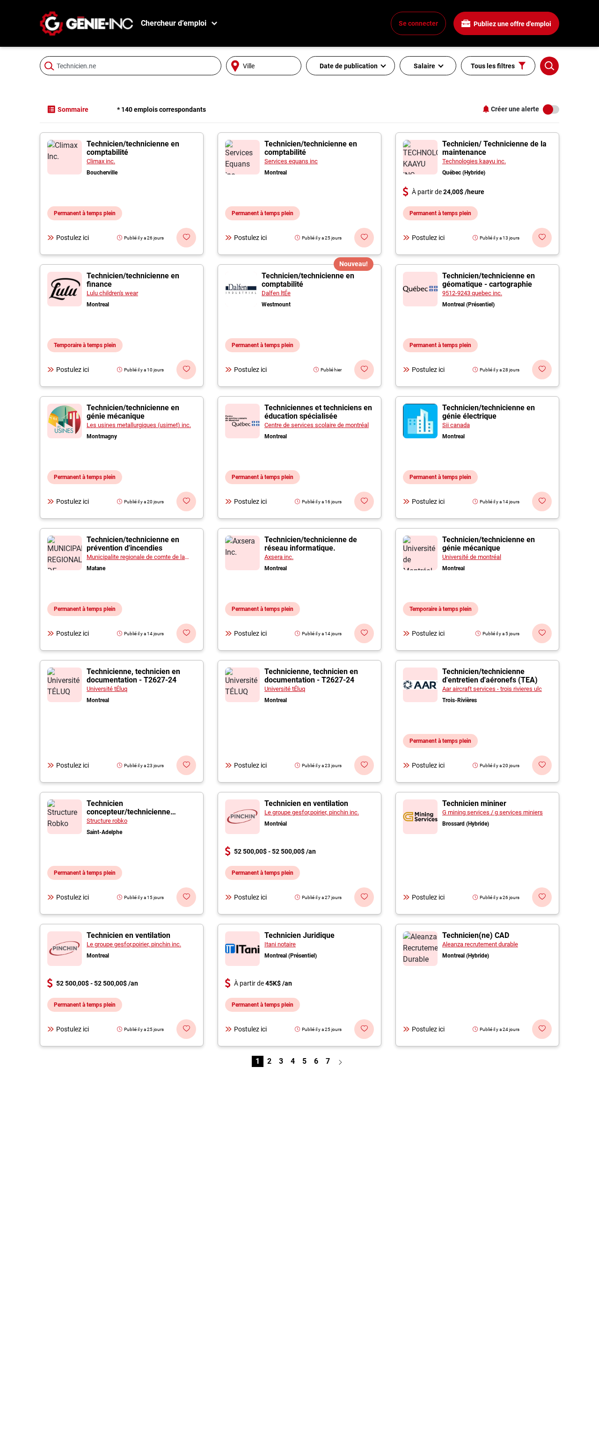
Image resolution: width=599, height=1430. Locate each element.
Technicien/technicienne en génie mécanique (133, 412)
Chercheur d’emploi (173, 23)
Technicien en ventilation (306, 803)
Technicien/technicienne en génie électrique (488, 412)
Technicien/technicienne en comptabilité (133, 148)
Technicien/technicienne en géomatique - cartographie (488, 280)
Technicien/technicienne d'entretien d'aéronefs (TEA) (490, 675)
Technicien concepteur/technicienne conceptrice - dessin (128, 812)
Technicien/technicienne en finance (133, 280)
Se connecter (418, 23)
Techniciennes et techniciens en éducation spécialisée (318, 412)
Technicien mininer (474, 803)
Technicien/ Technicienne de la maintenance (494, 148)
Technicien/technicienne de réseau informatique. (310, 543)
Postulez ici (72, 237)
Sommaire (73, 109)
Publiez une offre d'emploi (511, 24)
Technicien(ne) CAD (475, 935)
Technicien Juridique (299, 935)
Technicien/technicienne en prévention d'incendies (133, 543)
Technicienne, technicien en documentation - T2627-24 (133, 675)
